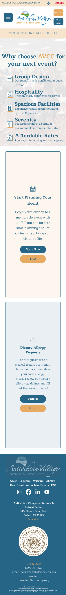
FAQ (53, 485)
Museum (38, 481)
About (13, 481)
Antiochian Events (37, 485)
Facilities (25, 481)
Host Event (17, 485)
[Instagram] (19, 492)
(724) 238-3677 (33, 568)
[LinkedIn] (38, 492)
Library (50, 481)
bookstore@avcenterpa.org (34, 580)
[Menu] (8, 17)
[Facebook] (28, 492)
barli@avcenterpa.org (44, 572)
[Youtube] (47, 492)
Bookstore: (33, 576)
